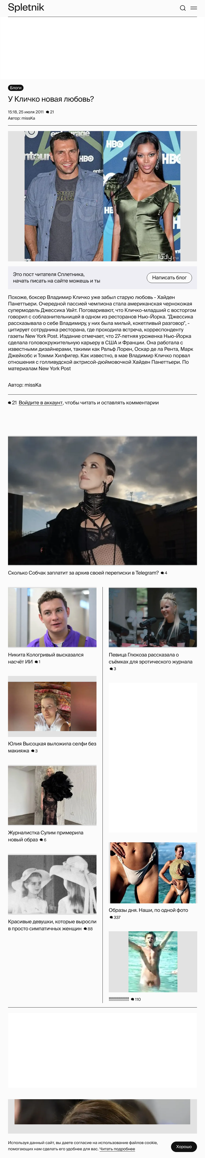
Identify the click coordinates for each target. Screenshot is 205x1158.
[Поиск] (183, 8)
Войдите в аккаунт (40, 403)
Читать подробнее (117, 1149)
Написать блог (169, 278)
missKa (32, 385)
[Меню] (193, 8)
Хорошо (184, 1146)
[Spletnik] (26, 7)
